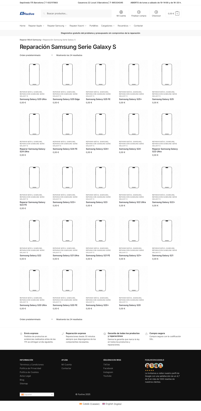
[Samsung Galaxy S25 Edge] (67, 75)
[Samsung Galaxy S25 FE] (100, 75)
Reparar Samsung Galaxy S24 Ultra (32, 150)
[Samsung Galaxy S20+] (100, 281)
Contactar (66, 368)
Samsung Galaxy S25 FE (98, 99)
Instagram (108, 372)
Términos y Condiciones (32, 364)
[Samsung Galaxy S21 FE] (100, 231)
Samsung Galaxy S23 (96, 202)
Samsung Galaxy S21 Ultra (66, 255)
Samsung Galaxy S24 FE (65, 149)
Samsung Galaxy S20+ (97, 305)
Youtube (107, 376)
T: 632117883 (51, 2)
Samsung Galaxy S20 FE (65, 305)
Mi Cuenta (121, 16)
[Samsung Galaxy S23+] (67, 178)
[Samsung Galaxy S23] (100, 178)
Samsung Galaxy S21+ (130, 255)
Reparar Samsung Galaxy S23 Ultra (165, 150)
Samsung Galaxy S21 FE (98, 255)
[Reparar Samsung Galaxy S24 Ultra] (34, 124)
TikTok (106, 364)
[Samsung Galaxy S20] (133, 281)
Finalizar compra (138, 16)
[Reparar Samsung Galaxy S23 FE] (34, 178)
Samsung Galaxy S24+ (97, 149)
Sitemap (24, 383)
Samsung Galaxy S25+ (130, 99)
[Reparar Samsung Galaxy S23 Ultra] (166, 124)
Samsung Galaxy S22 (30, 255)
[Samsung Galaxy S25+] (133, 75)
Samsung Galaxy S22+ (163, 202)
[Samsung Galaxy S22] (34, 231)
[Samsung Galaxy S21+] (133, 231)
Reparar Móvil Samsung (30, 40)
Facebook (108, 368)
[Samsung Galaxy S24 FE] (67, 124)
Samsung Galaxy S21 (162, 255)
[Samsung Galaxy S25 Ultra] (34, 75)
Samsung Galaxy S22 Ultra (132, 202)
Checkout (156, 16)
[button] (173, 13)
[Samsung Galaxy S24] (133, 124)
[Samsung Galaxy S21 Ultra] (67, 231)
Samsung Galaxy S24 (130, 149)
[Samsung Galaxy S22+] (166, 178)
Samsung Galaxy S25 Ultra (33, 99)
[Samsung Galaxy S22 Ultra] (133, 178)
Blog (22, 379)
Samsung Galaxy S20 (130, 305)
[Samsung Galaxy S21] (166, 231)
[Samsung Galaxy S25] (166, 75)
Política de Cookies (29, 372)
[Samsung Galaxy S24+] (100, 124)
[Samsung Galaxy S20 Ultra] (34, 281)
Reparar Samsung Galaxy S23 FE (32, 203)
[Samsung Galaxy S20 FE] (67, 281)
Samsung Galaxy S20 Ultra (33, 305)
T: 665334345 (116, 2)
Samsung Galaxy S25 (163, 99)
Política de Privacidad (30, 368)
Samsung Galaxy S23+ (64, 202)
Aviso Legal (25, 376)
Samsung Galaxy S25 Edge (66, 99)
